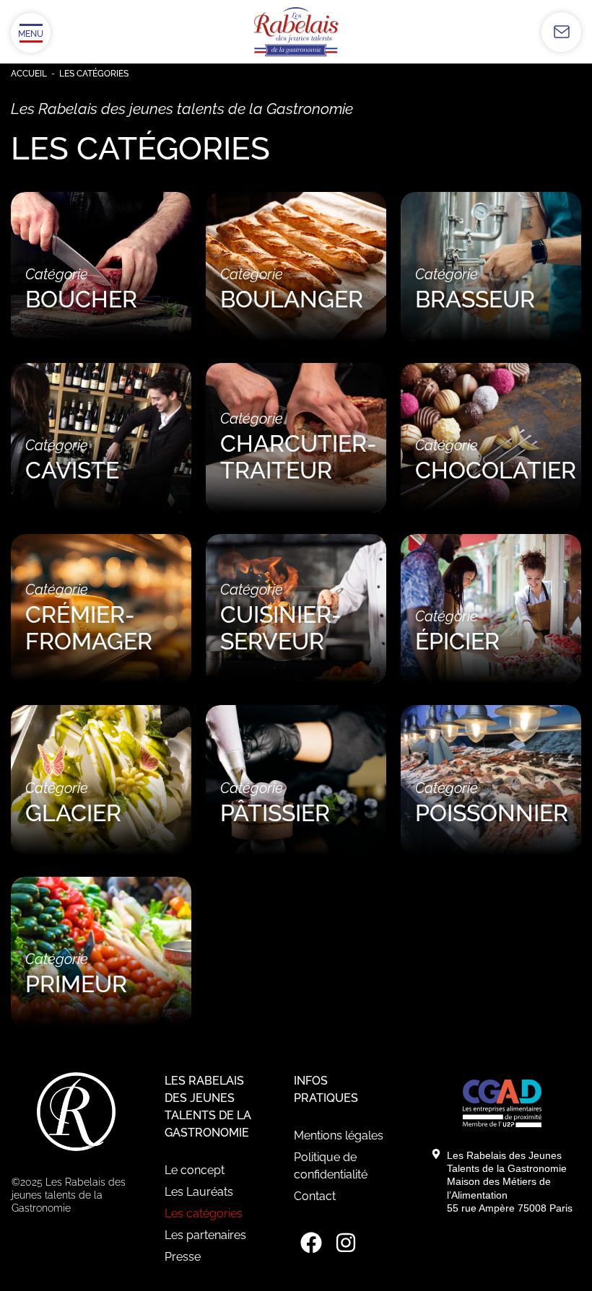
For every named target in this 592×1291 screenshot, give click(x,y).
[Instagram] (345, 1242)
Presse (183, 1257)
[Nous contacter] (561, 32)
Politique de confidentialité (330, 1165)
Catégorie (81, 289)
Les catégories (204, 1213)
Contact (315, 1196)
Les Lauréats (199, 1192)
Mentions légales (338, 1135)
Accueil (29, 74)
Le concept (195, 1170)
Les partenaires (205, 1235)
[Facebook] (311, 1242)
